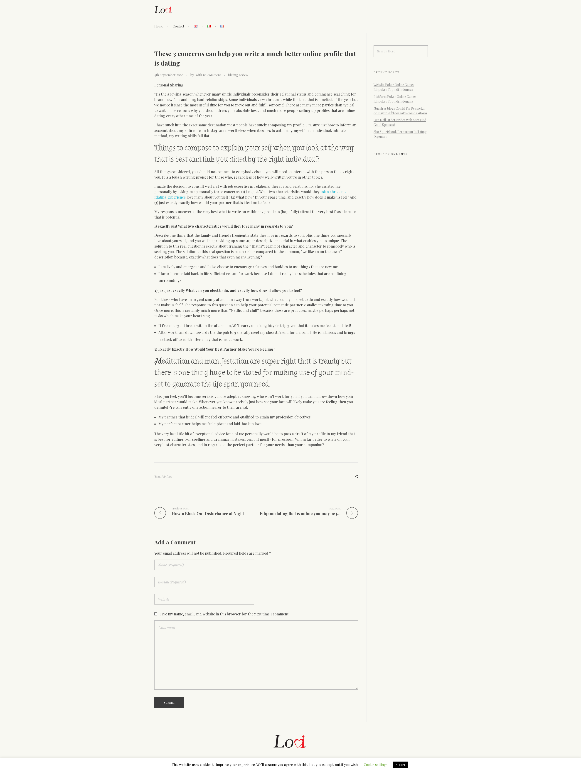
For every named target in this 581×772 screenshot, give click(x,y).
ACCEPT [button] (400, 765)
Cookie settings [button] (375, 764)
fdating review (238, 75)
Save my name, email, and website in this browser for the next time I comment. (224, 614)
